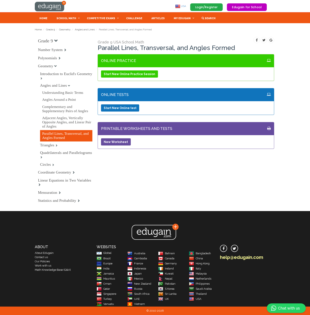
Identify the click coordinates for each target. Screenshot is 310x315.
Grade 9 (50, 29)
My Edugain (182, 18)
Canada (169, 258)
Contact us (41, 257)
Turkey (107, 298)
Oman (107, 283)
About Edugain (44, 252)
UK (167, 298)
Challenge (134, 18)
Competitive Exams (101, 18)
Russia (138, 288)
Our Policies (42, 261)
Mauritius (109, 278)
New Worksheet (116, 142)
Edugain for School (247, 7)
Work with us (43, 265)
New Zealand (142, 283)
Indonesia (140, 268)
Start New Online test (120, 108)
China (199, 258)
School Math (66, 18)
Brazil (107, 258)
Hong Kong (203, 263)
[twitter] (234, 248)
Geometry (65, 29)
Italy (198, 268)
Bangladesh (203, 253)
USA (183, 6)
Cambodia (140, 258)
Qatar (106, 288)
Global (107, 252)
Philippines (203, 283)
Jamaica (108, 273)
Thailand (201, 293)
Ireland (169, 268)
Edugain (50, 6)
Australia (139, 253)
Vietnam (139, 304)
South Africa (142, 293)
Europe (107, 263)
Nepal (169, 278)
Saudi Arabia (204, 288)
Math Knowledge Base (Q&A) (53, 269)
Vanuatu (108, 304)
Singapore (109, 293)
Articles (158, 18)
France (138, 263)
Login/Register (206, 7)
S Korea (169, 288)
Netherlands (203, 278)
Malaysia (201, 273)
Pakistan (170, 283)
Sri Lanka (171, 293)
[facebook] (223, 248)
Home (43, 18)
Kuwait (169, 273)
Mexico (138, 278)
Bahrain (170, 253)
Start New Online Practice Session (129, 74)
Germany (171, 263)
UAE (137, 298)
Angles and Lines (85, 29)
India (106, 268)
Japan (138, 273)
